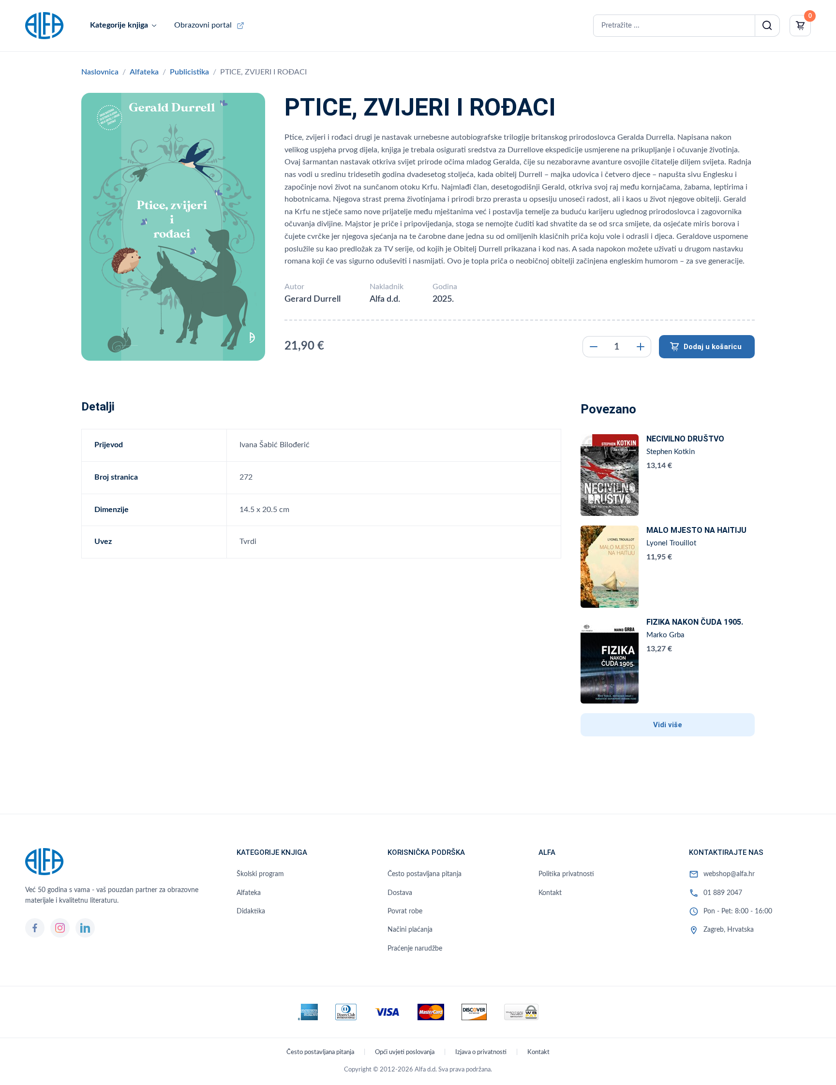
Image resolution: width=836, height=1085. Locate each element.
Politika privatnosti (566, 874)
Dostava (400, 893)
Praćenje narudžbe (415, 948)
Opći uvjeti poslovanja (404, 1052)
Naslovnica (100, 72)
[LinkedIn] (85, 928)
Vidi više (667, 724)
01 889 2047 (722, 893)
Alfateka (144, 72)
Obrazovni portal (203, 25)
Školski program (260, 874)
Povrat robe (405, 911)
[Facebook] (35, 928)
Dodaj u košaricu (713, 346)
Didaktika (251, 911)
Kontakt (550, 893)
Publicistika (189, 72)
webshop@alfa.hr (729, 874)
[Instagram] (60, 928)
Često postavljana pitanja (425, 874)
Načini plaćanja (410, 929)
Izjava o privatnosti (481, 1052)
